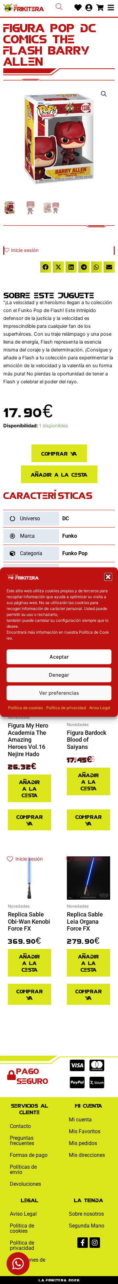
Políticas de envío (23, 1169)
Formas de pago (29, 1155)
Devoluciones (25, 1184)
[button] (108, 577)
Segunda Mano (86, 1226)
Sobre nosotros (86, 1214)
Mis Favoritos (84, 1131)
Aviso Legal (99, 707)
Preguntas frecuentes (22, 1140)
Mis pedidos (83, 1143)
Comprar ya (59, 453)
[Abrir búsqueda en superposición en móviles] (59, 6)
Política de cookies (25, 707)
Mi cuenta (80, 1119)
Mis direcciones (87, 1155)
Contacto (20, 1126)
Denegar (59, 675)
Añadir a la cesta (59, 474)
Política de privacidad (66, 707)
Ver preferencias (59, 693)
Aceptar (59, 657)
